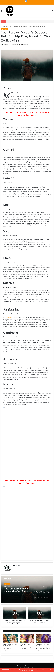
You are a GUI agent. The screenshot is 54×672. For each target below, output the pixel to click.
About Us (21, 667)
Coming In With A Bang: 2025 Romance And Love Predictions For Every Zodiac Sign (26, 646)
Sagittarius (8, 317)
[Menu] (1, 11)
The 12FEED (6, 44)
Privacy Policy (33, 667)
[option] (27, 589)
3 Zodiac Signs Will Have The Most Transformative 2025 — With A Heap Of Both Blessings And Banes (29, 21)
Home (3, 26)
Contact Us (26, 667)
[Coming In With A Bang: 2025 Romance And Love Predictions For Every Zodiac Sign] (27, 638)
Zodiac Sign (8, 26)
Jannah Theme (5, 669)
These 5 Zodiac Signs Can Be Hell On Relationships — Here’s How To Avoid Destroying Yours (10, 646)
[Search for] (52, 11)
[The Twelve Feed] (9, 11)
